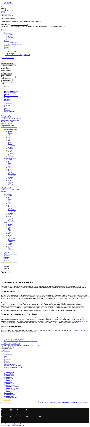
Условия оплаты (12, 42)
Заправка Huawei (9, 383)
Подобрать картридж (6, 82)
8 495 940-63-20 (19, 339)
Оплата (6, 41)
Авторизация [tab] (8, 2)
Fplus (9, 139)
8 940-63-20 (6, 117)
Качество (10, 34)
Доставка (7, 45)
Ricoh (9, 152)
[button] (10, 129)
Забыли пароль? (5, 14)
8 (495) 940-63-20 (6, 189)
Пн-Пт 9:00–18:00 (10, 51)
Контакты (7, 49)
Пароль (3, 8)
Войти (3, 12)
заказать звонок (16, 189)
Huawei (10, 142)
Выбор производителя (7, 63)
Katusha (10, 144)
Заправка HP (8, 382)
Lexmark (10, 148)
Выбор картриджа (6, 78)
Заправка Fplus (8, 380)
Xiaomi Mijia (11, 156)
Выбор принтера (6, 70)
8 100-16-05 (5, 115)
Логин (3, 7)
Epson (9, 137)
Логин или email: (6, 24)
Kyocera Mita (11, 147)
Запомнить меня (7, 10)
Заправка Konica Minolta (11, 386)
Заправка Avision (9, 372)
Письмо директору (9, 111)
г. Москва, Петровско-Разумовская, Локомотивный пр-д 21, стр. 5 (11, 119)
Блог (9, 39)
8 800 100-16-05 (9, 339)
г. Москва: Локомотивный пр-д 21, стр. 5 (17, 55)
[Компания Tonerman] (7, 58)
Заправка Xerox (9, 396)
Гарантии (10, 37)
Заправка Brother (9, 374)
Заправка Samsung (9, 394)
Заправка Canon (9, 375)
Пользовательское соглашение (13, 367)
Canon (9, 134)
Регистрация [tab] (8, 3)
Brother (10, 133)
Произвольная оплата (14, 44)
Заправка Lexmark (9, 389)
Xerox (9, 155)
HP (9, 140)
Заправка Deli (8, 377)
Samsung (10, 153)
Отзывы (6, 47)
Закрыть (3, 425)
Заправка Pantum (9, 391)
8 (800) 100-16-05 (6, 188)
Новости (10, 36)
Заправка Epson (9, 378)
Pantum (10, 150)
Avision (10, 131)
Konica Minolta (12, 145)
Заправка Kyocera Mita (11, 388)
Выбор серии (5, 67)
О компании (8, 33)
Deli (9, 136)
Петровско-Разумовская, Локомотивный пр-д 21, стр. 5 (20, 341)
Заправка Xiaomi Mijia (10, 397)
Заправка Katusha (9, 385)
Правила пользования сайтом (13, 365)
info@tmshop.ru (10, 53)
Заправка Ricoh (8, 393)
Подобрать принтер (6, 73)
